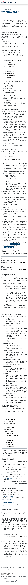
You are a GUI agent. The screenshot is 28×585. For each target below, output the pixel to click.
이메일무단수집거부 (22, 567)
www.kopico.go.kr (7, 499)
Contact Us (3, 569)
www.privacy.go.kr (7, 478)
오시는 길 (10, 569)
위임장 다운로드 (9, 247)
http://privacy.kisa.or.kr (8, 496)
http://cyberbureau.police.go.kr (11, 505)
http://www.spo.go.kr (8, 502)
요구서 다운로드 (15, 244)
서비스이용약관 (13, 567)
